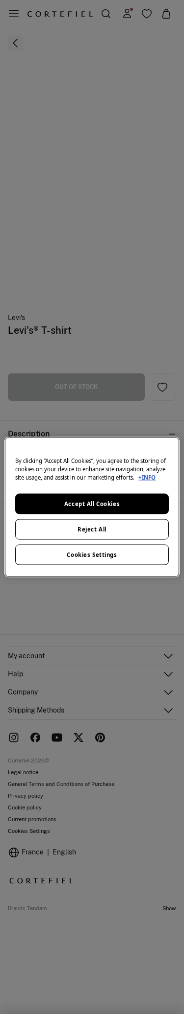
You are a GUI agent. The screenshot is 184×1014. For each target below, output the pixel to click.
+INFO (147, 477)
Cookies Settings (92, 554)
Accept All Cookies (92, 503)
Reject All (92, 529)
